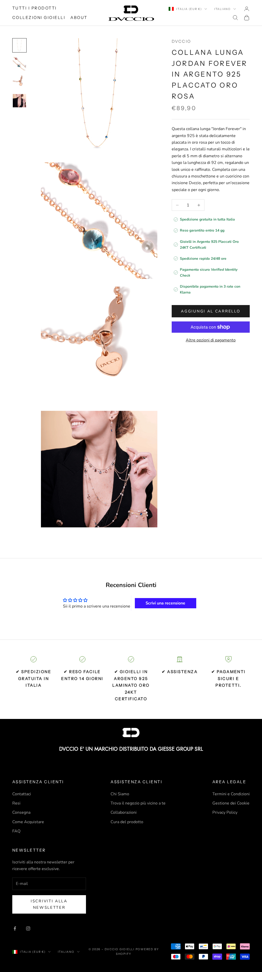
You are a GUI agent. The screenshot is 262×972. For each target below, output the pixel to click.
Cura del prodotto (127, 822)
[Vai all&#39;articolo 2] (19, 64)
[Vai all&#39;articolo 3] (19, 82)
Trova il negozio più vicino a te (138, 803)
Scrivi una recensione (165, 603)
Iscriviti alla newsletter (49, 904)
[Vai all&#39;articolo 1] (19, 45)
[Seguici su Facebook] (14, 928)
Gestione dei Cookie (230, 803)
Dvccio (181, 41)
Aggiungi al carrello (210, 311)
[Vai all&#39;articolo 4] (19, 100)
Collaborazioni (124, 812)
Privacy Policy (224, 812)
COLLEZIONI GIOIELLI (38, 17)
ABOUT (78, 17)
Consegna (21, 812)
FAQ (16, 831)
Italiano (222, 9)
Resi (16, 803)
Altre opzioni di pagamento (211, 340)
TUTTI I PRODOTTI (34, 8)
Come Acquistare (28, 822)
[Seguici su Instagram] (28, 928)
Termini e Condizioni (231, 794)
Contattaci (21, 794)
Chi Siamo (120, 794)
